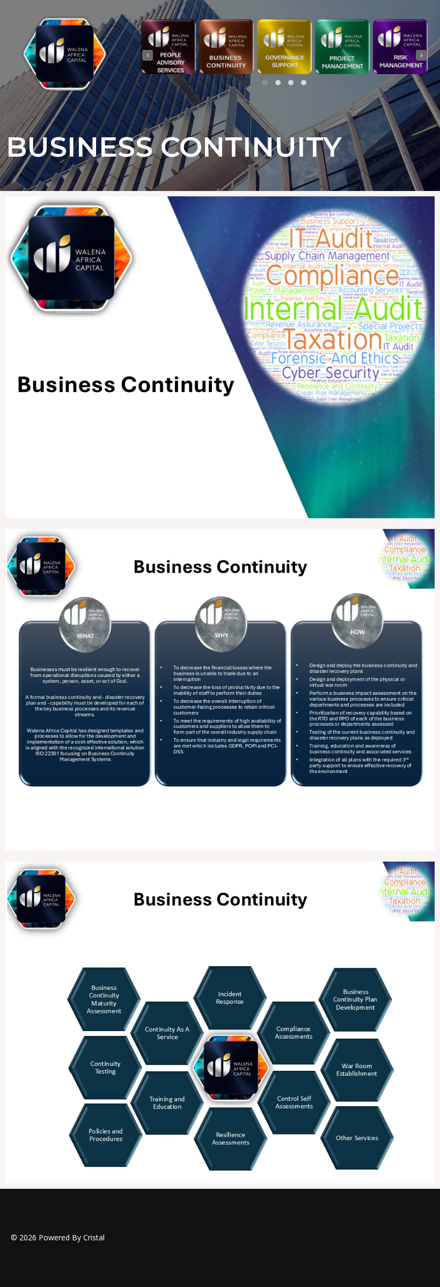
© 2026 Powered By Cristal (58, 1237)
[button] (265, 82)
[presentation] (147, 55)
